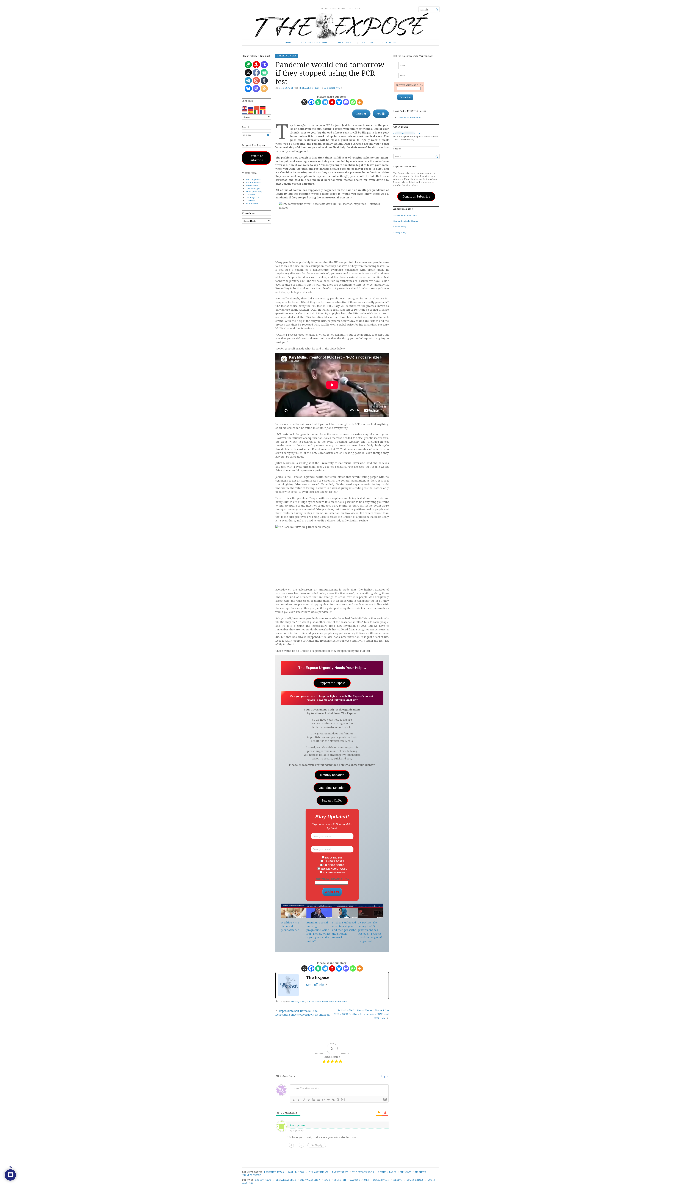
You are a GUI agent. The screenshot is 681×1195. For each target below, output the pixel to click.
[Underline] (303, 1100)
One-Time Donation (332, 788)
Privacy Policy (399, 232)
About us (367, 42)
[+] (343, 1099)
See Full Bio (315, 985)
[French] (263, 112)
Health (398, 1179)
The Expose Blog (254, 191)
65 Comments (332, 87)
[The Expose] (340, 26)
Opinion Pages (253, 188)
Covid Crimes (415, 1179)
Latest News (252, 185)
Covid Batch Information (409, 117)
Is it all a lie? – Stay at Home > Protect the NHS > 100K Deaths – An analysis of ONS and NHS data (361, 1014)
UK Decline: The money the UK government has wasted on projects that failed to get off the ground (370, 932)
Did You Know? (253, 182)
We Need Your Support (314, 42)
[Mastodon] (346, 102)
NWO (327, 1179)
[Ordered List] (313, 1100)
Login (384, 1076)
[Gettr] (332, 102)
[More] (360, 102)
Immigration (381, 1179)
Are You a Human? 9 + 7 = (332, 879)
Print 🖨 (361, 113)
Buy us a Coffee (332, 800)
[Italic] (298, 1100)
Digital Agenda (310, 1179)
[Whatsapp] (353, 102)
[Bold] (293, 1100)
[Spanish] (251, 112)
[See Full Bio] (326, 984)
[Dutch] (245, 112)
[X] (304, 102)
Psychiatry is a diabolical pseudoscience (290, 926)
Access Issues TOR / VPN (405, 215)
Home (287, 42)
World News (252, 203)
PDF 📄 (381, 113)
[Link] (333, 1100)
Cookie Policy (399, 226)
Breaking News (253, 179)
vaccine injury (359, 1179)
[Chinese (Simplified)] (257, 107)
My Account (345, 42)
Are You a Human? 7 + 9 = (409, 85)
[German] (263, 107)
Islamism (340, 1179)
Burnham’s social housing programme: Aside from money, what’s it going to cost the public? (318, 932)
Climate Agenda (286, 1179)
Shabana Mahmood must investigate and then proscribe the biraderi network (344, 930)
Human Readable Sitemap (406, 221)
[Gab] (318, 102)
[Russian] (251, 107)
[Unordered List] (318, 1100)
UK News (250, 194)
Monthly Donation (332, 775)
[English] (245, 107)
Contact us (390, 42)
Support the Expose (332, 683)
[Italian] (257, 112)
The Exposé (286, 87)
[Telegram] (325, 102)
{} (338, 1099)
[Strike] (308, 1100)
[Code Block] (328, 1100)
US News (250, 200)
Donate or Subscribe (256, 158)
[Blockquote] (323, 1100)
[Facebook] (311, 102)
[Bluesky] (339, 102)
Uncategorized (253, 197)
